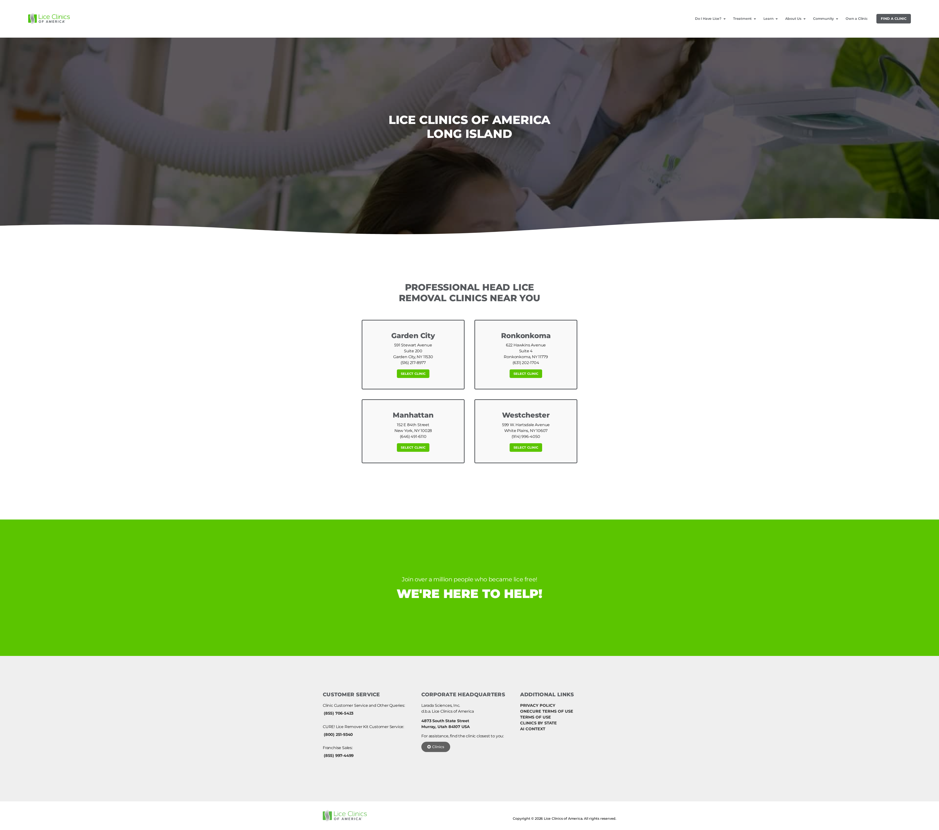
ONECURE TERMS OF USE (546, 711)
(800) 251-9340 (338, 734)
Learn (768, 18)
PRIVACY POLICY (537, 705)
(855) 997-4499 (339, 755)
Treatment (742, 18)
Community (823, 18)
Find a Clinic (893, 18)
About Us (793, 18)
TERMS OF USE (535, 717)
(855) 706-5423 (338, 713)
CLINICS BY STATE (538, 723)
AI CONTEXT (532, 729)
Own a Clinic (857, 18)
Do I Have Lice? (708, 18)
